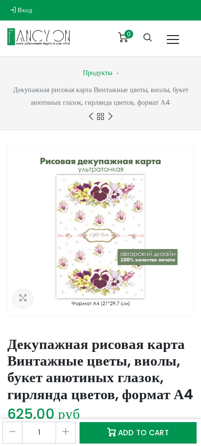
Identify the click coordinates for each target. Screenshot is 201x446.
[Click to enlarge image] (100, 231)
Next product (110, 116)
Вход (24, 10)
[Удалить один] (12, 433)
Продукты (97, 73)
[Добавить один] (66, 433)
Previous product (91, 116)
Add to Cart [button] (142, 432)
